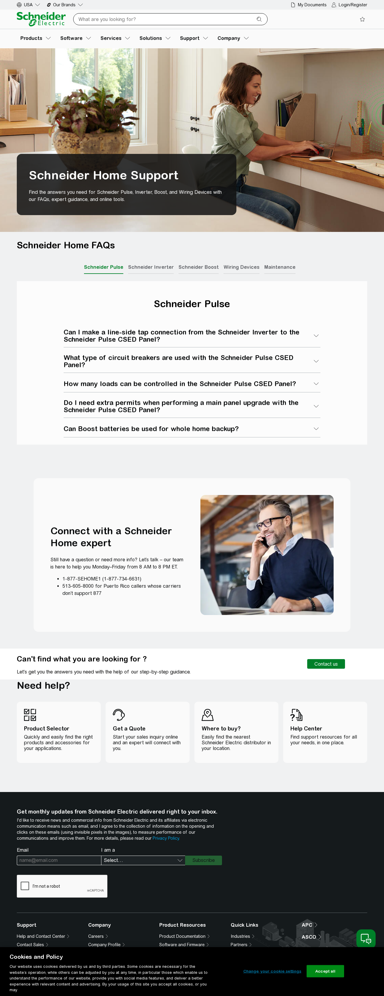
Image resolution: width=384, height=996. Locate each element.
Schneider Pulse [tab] (103, 267)
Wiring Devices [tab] (242, 267)
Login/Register (353, 4)
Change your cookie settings (272, 971)
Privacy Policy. (166, 838)
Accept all (325, 971)
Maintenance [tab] (280, 267)
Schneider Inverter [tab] (151, 267)
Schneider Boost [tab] (198, 267)
